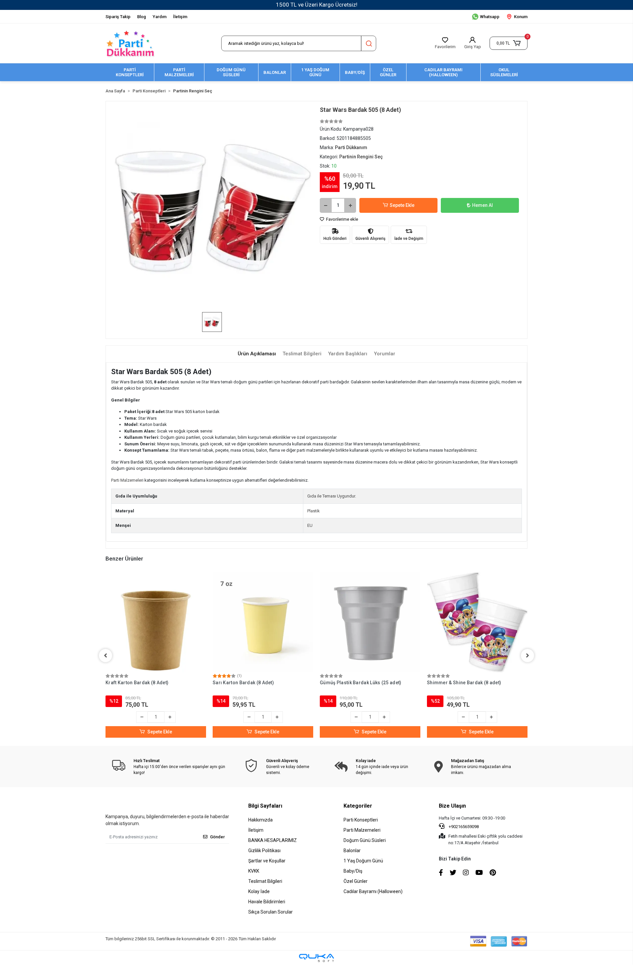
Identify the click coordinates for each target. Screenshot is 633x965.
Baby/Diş (353, 871)
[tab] (257, 354)
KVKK (253, 871)
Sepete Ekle (402, 205)
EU (310, 525)
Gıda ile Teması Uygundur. (331, 496)
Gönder (217, 836)
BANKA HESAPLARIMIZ (272, 840)
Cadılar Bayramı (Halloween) (373, 891)
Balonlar (352, 850)
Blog (141, 16)
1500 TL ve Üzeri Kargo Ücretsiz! (316, 4)
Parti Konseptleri (361, 819)
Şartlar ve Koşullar (267, 860)
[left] (105, 655)
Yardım (159, 16)
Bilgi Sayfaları (265, 806)
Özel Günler (356, 881)
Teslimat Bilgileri (265, 881)
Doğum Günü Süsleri (365, 840)
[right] (527, 655)
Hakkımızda (260, 819)
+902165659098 (463, 826)
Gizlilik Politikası (264, 850)
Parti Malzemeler (126, 480)
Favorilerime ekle (341, 219)
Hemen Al (482, 205)
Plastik (313, 510)
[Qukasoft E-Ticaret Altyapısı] (316, 958)
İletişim (180, 16)
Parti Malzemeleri (362, 830)
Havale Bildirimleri (266, 901)
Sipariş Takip (118, 16)
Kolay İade (259, 891)
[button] (509, 43)
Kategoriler (358, 806)
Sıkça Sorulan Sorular (270, 912)
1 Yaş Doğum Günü (363, 860)
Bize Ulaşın (452, 806)
